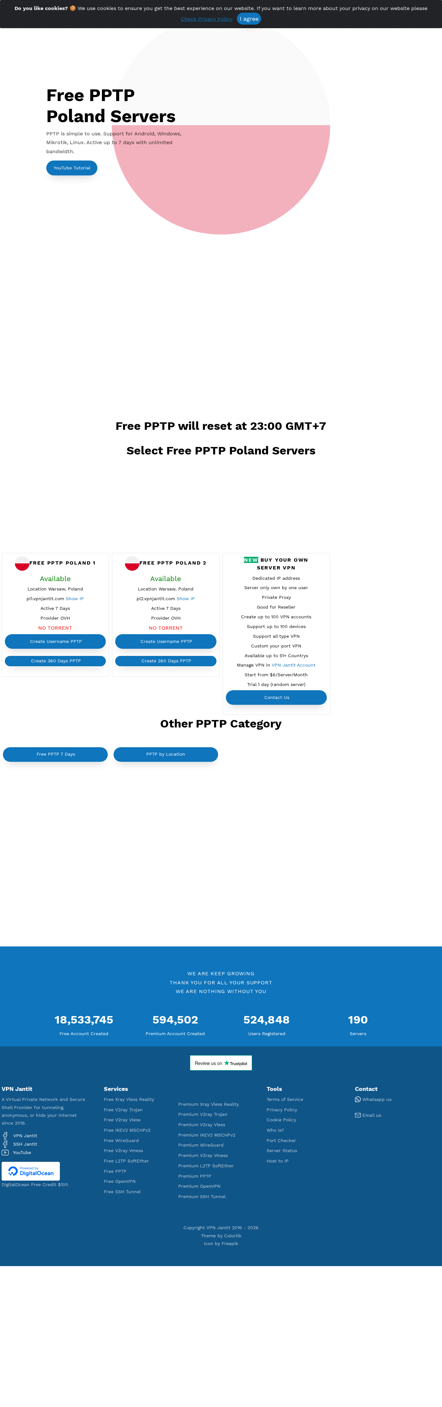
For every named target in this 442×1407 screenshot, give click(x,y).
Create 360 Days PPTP (56, 660)
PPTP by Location (165, 754)
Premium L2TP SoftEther (206, 1165)
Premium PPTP (194, 1176)
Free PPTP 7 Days (56, 754)
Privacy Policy (282, 1109)
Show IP (75, 598)
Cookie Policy (281, 1119)
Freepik (230, 1243)
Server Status (282, 1150)
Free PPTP (115, 1171)
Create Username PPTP (56, 641)
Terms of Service (285, 1099)
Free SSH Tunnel (122, 1191)
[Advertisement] (221, 329)
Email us (371, 1115)
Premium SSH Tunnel (202, 1196)
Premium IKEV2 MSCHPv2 (206, 1135)
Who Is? (275, 1130)
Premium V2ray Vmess (203, 1155)
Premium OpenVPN (199, 1186)
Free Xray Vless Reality (129, 1099)
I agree (249, 18)
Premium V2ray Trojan (202, 1114)
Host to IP (278, 1160)
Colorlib (232, 1235)
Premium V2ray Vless (201, 1124)
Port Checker (281, 1140)
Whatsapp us (376, 1099)
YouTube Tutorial (72, 167)
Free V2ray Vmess (123, 1150)
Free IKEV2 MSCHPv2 (127, 1130)
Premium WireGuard (201, 1145)
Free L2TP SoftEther (126, 1160)
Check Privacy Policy (206, 19)
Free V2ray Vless (122, 1119)
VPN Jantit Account (293, 665)
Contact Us (276, 697)
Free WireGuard (121, 1140)
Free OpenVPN (120, 1181)
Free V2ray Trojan (123, 1109)
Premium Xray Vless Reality (208, 1104)
